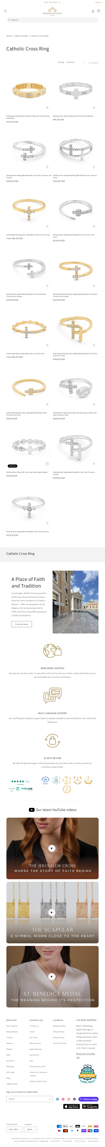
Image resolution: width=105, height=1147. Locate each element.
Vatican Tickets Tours (38, 1081)
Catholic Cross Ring (39, 36)
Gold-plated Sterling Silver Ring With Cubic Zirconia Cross (28, 235)
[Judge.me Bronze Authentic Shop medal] (78, 780)
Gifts (8, 1055)
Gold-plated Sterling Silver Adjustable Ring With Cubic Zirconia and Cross (26, 414)
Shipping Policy (59, 1026)
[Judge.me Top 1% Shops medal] (88, 780)
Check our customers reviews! (38, 1074)
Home (9, 36)
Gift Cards (10, 1072)
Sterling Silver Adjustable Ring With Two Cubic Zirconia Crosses (74, 473)
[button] (5, 11)
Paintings (10, 1066)
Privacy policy (67, 1141)
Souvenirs (10, 1061)
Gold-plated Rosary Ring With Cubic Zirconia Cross (25, 354)
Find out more (21, 624)
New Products (12, 1026)
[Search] (9, 20)
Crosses (9, 1037)
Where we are (35, 1043)
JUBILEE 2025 (12, 1084)
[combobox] (52, 20)
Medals (9, 1049)
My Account (34, 1055)
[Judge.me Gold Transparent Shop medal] (67, 780)
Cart (31, 1061)
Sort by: (61, 62)
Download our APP (37, 1066)
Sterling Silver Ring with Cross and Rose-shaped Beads (26, 472)
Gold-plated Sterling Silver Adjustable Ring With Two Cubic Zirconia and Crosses (75, 295)
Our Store (34, 1037)
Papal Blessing (36, 1049)
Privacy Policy (58, 1037)
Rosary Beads (11, 1032)
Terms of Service (59, 1043)
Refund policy (55, 1141)
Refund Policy (58, 1032)
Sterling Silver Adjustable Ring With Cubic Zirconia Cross (27, 532)
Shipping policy (93, 1141)
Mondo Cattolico (22, 1138)
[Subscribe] (49, 1099)
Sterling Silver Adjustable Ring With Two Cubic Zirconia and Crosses (28, 176)
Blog (8, 1078)
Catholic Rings (21, 36)
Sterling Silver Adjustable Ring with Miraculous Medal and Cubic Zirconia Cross (74, 414)
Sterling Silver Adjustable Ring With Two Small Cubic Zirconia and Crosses (26, 295)
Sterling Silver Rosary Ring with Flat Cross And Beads (73, 116)
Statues (9, 1043)
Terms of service (80, 1141)
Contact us (34, 1026)
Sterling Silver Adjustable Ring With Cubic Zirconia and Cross (73, 236)
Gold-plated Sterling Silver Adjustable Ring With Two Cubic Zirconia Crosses (75, 355)
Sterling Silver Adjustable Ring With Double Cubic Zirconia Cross (75, 176)
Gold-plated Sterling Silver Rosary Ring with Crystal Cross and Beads (27, 117)
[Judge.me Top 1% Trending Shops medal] (67, 789)
